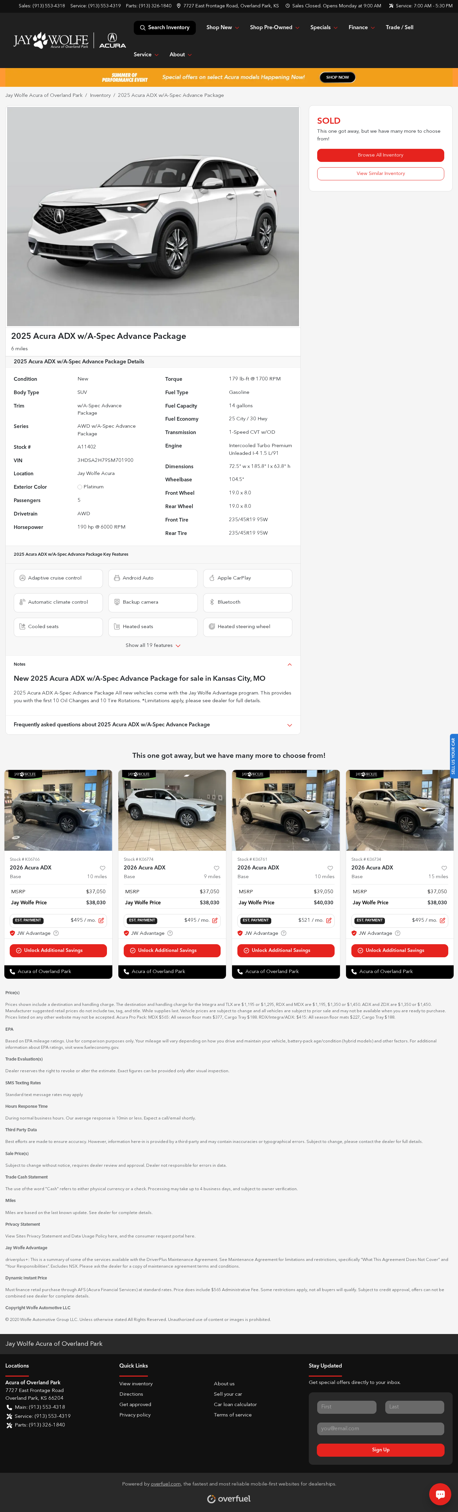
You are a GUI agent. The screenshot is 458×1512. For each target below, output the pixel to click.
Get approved (135, 1404)
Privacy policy (135, 1415)
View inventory (136, 1384)
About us (224, 1384)
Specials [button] (320, 28)
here (112, 1236)
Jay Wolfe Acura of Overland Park (43, 95)
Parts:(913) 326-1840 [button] (40, 1425)
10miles (97, 877)
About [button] (177, 55)
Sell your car (228, 1394)
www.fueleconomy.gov (95, 1047)
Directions (131, 1394)
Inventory (100, 95)
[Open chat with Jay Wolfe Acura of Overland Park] (440, 1494)
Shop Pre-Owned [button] (271, 28)
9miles (212, 877)
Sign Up (381, 1450)
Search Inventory (168, 28)
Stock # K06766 (25, 859)
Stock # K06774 (139, 859)
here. (190, 1236)
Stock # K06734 (366, 859)
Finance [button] (358, 28)
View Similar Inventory (381, 173)
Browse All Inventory (380, 155)
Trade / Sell (399, 28)
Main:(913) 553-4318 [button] (40, 1407)
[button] (228, 6)
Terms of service (233, 1415)
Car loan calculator (235, 1404)
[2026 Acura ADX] (58, 810)
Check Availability (58, 950)
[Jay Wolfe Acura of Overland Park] (69, 40)
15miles (438, 877)
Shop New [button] (219, 28)
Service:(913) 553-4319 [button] (43, 1416)
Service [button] (143, 55)
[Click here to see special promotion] (229, 77)
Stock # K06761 (252, 859)
